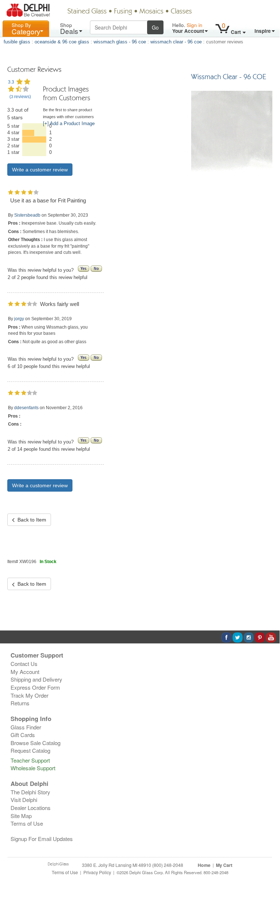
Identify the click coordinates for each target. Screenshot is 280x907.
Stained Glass (87, 11)
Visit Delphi (24, 799)
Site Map (21, 815)
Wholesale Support (33, 768)
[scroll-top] (268, 876)
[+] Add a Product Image (69, 123)
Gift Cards (23, 735)
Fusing (123, 11)
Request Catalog (30, 750)
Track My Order (29, 695)
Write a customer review (40, 485)
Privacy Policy (97, 872)
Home (204, 865)
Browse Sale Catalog (35, 743)
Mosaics (151, 11)
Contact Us (24, 663)
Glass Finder (26, 727)
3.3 (11, 82)
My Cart (224, 865)
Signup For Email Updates (42, 838)
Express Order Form (35, 687)
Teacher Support (30, 760)
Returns (20, 703)
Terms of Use (27, 823)
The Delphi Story (30, 792)
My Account (25, 671)
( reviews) (20, 96)
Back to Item (30, 520)
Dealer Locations (31, 807)
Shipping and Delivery (36, 679)
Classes (181, 11)
